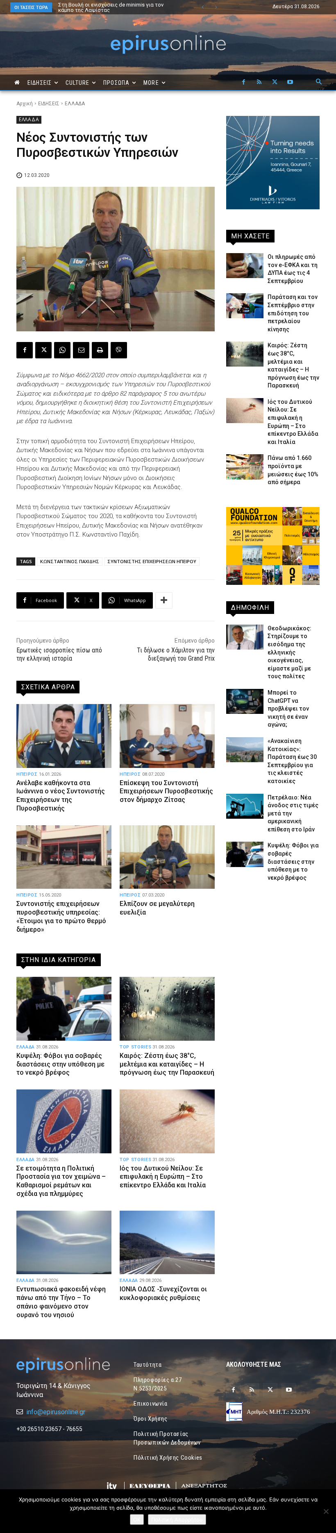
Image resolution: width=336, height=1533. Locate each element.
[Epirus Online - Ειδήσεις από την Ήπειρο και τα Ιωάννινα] (63, 1365)
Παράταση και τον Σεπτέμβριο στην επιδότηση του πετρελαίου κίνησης (293, 313)
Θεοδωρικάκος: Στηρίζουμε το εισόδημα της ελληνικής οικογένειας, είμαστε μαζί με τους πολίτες (114, 10)
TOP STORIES (135, 1047)
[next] (216, 7)
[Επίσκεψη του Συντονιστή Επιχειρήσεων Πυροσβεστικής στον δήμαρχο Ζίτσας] (167, 736)
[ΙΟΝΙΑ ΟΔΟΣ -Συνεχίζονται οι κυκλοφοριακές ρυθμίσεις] (167, 1242)
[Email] (81, 350)
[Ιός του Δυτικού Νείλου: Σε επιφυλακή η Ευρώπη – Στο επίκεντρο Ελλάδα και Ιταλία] (167, 1121)
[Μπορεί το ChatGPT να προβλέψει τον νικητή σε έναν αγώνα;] (244, 701)
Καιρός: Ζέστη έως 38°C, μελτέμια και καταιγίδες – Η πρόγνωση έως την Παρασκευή (167, 1064)
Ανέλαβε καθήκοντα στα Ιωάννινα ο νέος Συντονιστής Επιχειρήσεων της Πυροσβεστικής (60, 795)
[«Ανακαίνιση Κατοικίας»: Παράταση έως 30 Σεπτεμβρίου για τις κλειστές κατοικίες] (244, 749)
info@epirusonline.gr (55, 1412)
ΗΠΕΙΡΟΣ (27, 774)
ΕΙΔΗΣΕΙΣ (48, 103)
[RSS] (259, 82)
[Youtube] (290, 82)
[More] (164, 600)
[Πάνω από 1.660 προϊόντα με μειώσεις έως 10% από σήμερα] (244, 466)
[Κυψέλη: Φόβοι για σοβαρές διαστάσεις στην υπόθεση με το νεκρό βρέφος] (63, 1008)
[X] (274, 82)
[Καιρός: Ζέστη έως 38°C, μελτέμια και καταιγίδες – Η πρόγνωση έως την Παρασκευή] (167, 1008)
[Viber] (119, 350)
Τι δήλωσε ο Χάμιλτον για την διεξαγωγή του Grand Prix (176, 654)
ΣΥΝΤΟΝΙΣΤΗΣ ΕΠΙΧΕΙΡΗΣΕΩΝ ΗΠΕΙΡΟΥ (151, 561)
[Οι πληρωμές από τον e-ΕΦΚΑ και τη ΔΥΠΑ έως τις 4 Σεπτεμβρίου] (244, 265)
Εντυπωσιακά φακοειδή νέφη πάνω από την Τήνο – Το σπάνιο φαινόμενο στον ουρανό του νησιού (61, 1301)
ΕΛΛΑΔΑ (75, 103)
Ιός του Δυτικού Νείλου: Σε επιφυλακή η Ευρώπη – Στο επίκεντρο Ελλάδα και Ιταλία (163, 1176)
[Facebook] (243, 82)
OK (137, 1519)
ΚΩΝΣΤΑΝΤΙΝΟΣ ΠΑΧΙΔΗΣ (69, 561)
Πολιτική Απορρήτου (177, 1519)
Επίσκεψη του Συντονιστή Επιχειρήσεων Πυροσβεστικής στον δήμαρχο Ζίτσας (166, 791)
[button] (318, 82)
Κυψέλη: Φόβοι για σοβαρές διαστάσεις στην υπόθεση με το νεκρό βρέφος (60, 1064)
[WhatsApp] (62, 350)
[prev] (203, 7)
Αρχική (24, 103)
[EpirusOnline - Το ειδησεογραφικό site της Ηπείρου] (168, 44)
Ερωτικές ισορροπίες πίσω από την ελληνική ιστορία (59, 654)
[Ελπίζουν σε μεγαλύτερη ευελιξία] (167, 857)
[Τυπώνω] (100, 350)
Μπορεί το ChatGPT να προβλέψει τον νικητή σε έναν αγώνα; (288, 708)
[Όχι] (326, 1511)
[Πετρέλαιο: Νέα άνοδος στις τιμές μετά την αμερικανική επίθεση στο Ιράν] (244, 806)
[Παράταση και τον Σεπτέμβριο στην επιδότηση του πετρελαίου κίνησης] (244, 305)
